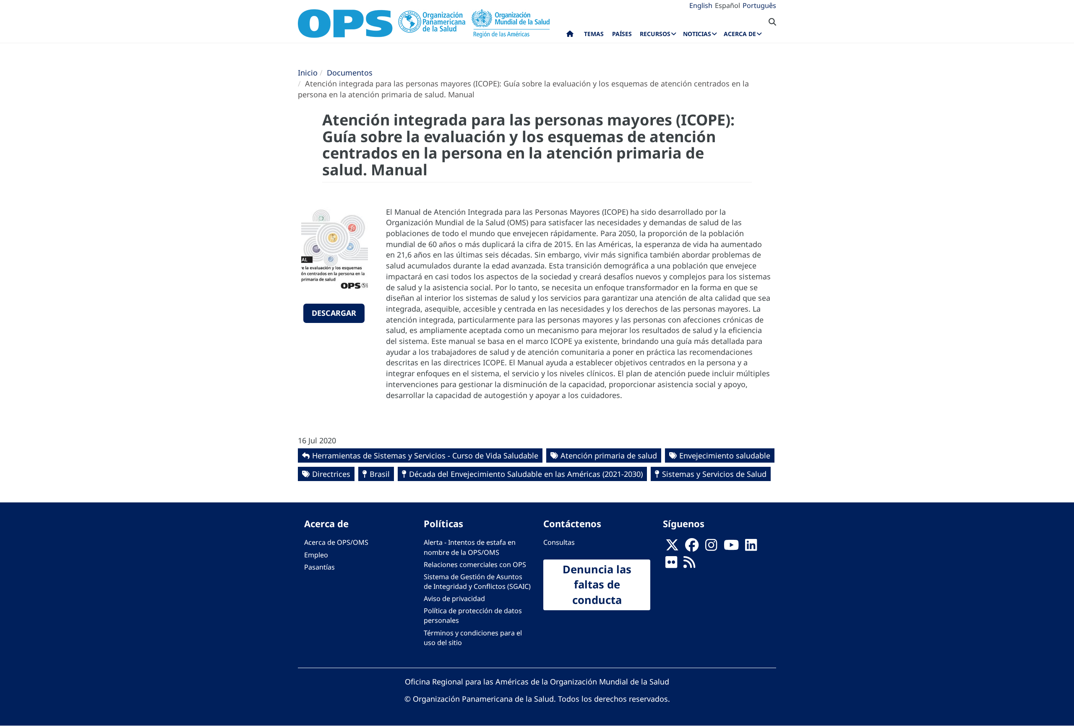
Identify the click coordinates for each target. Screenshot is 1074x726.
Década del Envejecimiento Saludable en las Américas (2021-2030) (526, 474)
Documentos (350, 73)
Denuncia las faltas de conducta (597, 584)
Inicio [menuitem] (569, 36)
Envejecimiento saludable (724, 455)
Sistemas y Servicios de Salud (714, 474)
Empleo (316, 554)
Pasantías (319, 567)
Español (727, 5)
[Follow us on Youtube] (731, 547)
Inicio (308, 73)
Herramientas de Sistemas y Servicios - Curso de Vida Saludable (425, 455)
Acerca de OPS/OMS (336, 542)
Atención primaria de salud (608, 455)
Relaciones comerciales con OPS (475, 564)
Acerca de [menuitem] (740, 34)
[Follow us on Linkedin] (751, 547)
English (700, 5)
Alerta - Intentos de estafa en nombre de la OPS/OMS (470, 547)
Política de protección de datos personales (473, 615)
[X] (672, 547)
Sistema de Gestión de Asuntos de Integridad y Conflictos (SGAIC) (477, 581)
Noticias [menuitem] (697, 34)
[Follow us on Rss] (689, 564)
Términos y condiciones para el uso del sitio (473, 637)
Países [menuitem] (622, 34)
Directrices (331, 474)
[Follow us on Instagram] (711, 547)
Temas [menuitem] (594, 34)
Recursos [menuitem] (655, 34)
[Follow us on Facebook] (692, 547)
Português (759, 5)
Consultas (559, 542)
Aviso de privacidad (454, 598)
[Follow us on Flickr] (671, 564)
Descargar (334, 313)
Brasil (380, 474)
